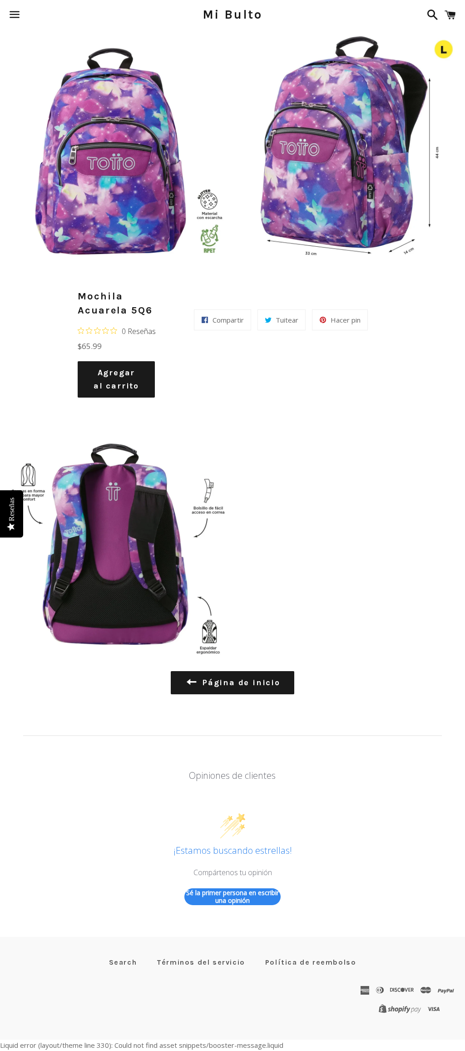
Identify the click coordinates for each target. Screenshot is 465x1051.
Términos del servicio (201, 962)
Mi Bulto (232, 14)
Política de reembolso (310, 962)
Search (123, 962)
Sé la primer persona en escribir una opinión (232, 896)
